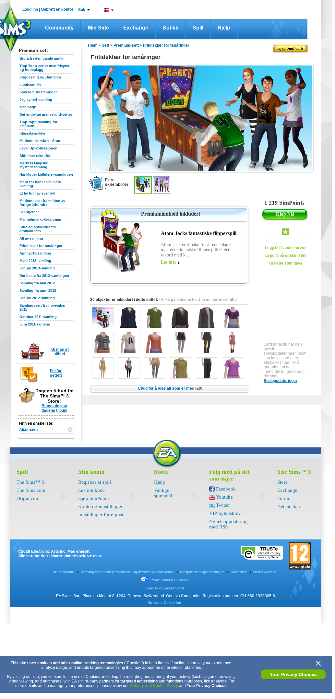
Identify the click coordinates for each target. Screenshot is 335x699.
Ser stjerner (29, 212)
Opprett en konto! (57, 9)
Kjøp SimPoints (94, 498)
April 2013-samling (35, 253)
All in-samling (31, 238)
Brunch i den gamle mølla (41, 58)
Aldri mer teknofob (35, 156)
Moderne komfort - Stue (39, 141)
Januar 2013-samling (37, 268)
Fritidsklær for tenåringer (40, 246)
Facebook (226, 489)
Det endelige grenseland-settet (45, 114)
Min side (98, 27)
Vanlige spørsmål (163, 493)
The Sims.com (31, 490)
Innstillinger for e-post (100, 514)
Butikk (170, 27)
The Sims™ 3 (30, 482)
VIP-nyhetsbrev (225, 513)
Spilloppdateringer (280, 380)
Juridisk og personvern (164, 588)
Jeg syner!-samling (35, 99)
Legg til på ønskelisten (285, 255)
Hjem (93, 45)
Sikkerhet (239, 572)
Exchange (135, 27)
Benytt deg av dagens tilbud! (54, 408)
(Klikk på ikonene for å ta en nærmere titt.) (198, 299)
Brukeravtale (64, 572)
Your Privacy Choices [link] (170, 580)
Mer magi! (27, 107)
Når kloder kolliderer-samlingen (46, 174)
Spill (198, 27)
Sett (105, 45)
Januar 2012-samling (37, 298)
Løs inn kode (91, 490)
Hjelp (224, 27)
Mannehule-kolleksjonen (40, 219)
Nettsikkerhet (264, 572)
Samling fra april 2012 (37, 290)
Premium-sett (126, 45)
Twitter (223, 505)
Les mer (168, 262)
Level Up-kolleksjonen (38, 148)
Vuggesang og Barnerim (40, 77)
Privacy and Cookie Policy (154, 685)
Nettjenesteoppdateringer (202, 572)
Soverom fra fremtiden (38, 92)
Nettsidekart (289, 506)
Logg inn (30, 9)
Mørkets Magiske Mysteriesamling (33, 165)
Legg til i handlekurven (285, 247)
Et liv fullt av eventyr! (37, 193)
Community (59, 27)
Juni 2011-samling (34, 324)
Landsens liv (30, 85)
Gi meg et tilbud (60, 351)
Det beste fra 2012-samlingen (44, 276)
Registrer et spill (94, 482)
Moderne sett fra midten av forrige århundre (42, 203)
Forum (284, 498)
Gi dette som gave (286, 263)
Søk (81, 9)
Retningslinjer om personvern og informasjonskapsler (127, 572)
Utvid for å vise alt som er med (170, 388)
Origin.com (28, 498)
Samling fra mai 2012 (37, 283)
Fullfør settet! (56, 373)
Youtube (224, 497)
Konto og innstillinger (100, 506)
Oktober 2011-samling (38, 317)
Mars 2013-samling (35, 261)
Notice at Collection (164, 603)
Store (282, 482)
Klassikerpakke (32, 133)
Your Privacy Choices (293, 674)
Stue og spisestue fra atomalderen (37, 229)
